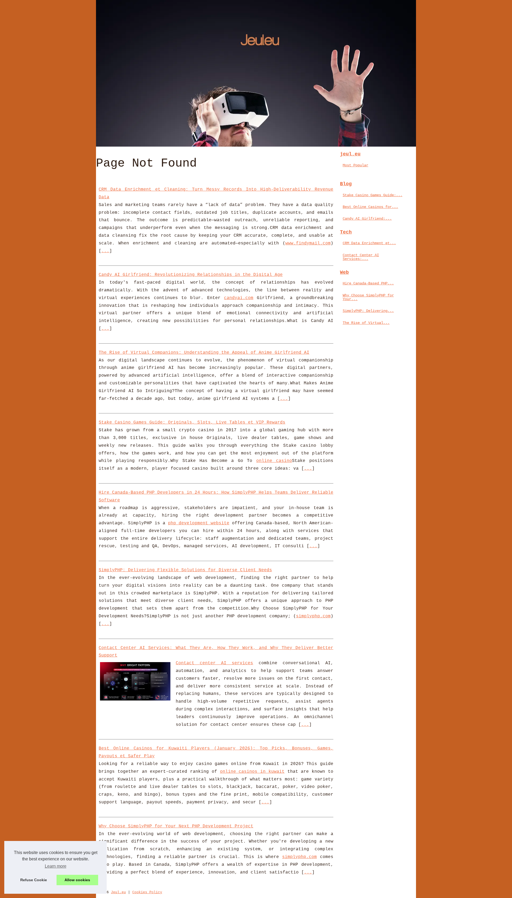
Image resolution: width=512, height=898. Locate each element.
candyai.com (238, 298)
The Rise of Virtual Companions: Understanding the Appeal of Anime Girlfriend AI (204, 352)
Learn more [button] (55, 866)
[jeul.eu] (256, 73)
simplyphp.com (313, 616)
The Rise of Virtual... (366, 323)
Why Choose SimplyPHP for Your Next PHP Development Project (176, 826)
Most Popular (355, 165)
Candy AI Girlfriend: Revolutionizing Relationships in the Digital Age (191, 274)
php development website (198, 523)
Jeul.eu (118, 892)
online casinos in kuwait (252, 771)
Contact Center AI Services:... (361, 257)
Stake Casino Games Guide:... (372, 195)
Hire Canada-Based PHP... (368, 283)
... (105, 251)
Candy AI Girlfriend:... (367, 218)
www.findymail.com (308, 243)
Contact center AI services (214, 663)
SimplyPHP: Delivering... (368, 311)
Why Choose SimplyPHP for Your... (368, 297)
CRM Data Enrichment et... (369, 243)
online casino (274, 460)
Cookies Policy (147, 892)
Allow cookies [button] (77, 880)
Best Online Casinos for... (370, 207)
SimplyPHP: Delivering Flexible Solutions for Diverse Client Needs (185, 570)
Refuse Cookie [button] (33, 880)
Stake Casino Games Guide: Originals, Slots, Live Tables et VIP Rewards (192, 422)
